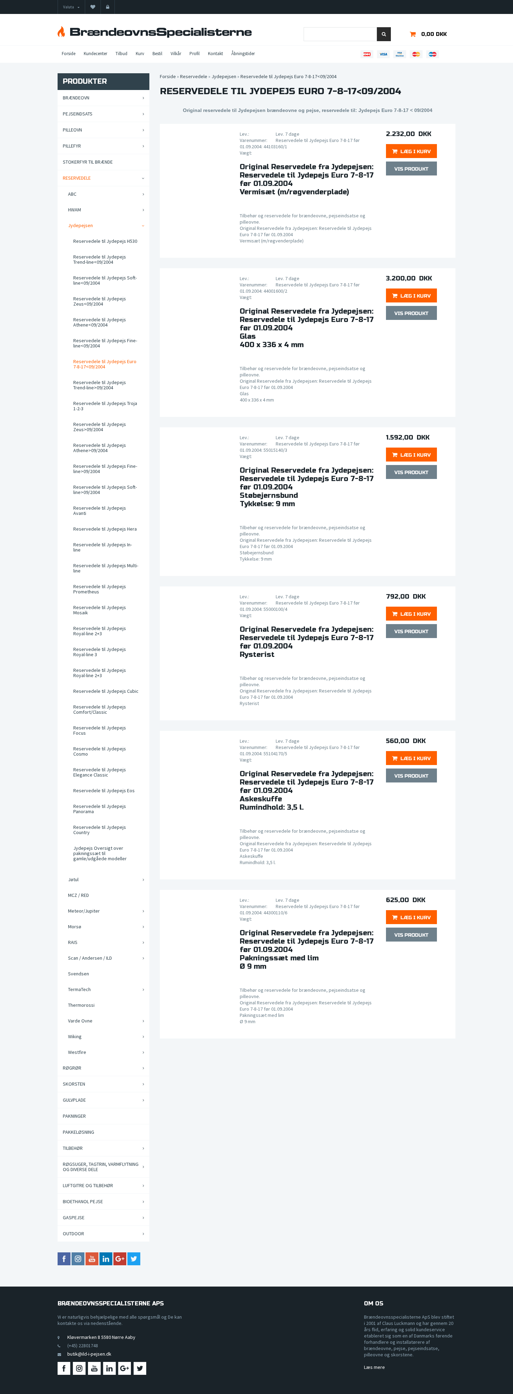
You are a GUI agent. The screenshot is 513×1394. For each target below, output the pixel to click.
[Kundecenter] (107, 7)
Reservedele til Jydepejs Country (99, 829)
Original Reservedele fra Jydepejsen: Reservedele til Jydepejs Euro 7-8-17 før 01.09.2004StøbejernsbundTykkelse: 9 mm (307, 487)
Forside (68, 54)
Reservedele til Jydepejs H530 (105, 241)
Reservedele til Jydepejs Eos (104, 790)
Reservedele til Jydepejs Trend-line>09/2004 (99, 385)
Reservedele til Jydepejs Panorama (99, 809)
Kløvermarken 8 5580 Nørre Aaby (101, 1337)
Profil (194, 54)
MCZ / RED (78, 895)
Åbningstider (243, 54)
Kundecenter (95, 54)
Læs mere (374, 1367)
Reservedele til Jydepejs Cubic (106, 691)
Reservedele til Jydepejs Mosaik (99, 610)
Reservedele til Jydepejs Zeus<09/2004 (99, 301)
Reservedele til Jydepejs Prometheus (99, 589)
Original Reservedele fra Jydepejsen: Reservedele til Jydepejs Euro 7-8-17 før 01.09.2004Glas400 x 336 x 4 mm (307, 328)
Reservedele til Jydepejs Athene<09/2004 (99, 322)
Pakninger (74, 1116)
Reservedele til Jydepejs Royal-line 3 (99, 652)
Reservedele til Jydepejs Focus (99, 730)
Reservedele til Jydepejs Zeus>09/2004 (99, 427)
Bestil (157, 54)
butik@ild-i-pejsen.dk (89, 1354)
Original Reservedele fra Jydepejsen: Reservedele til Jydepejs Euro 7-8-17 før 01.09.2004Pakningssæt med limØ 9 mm (307, 950)
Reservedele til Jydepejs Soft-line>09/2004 (105, 489)
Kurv (140, 54)
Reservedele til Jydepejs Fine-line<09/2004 (105, 343)
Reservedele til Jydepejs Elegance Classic (99, 772)
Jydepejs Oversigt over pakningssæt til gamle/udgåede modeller (100, 853)
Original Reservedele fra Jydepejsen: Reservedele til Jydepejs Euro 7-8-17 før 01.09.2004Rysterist (307, 642)
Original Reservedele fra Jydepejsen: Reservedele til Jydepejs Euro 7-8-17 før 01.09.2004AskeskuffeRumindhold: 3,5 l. (307, 791)
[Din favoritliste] (93, 7)
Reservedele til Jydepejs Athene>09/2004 (99, 448)
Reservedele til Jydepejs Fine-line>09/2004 (105, 468)
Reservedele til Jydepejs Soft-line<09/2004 (105, 280)
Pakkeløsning (78, 1132)
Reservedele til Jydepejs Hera (105, 529)
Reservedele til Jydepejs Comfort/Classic (99, 709)
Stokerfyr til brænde (88, 162)
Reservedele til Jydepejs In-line (102, 547)
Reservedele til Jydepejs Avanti (99, 510)
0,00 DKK (434, 34)
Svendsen (78, 973)
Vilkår (176, 54)
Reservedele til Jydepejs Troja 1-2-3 (105, 406)
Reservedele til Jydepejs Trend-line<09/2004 (99, 259)
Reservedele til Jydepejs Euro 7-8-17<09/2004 (104, 364)
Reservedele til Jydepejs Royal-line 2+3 (99, 631)
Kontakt (215, 54)
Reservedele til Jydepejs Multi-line (105, 568)
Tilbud (121, 54)
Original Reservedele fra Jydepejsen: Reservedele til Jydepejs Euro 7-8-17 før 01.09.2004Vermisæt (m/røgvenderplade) (307, 179)
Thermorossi (81, 1005)
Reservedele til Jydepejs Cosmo (99, 751)
